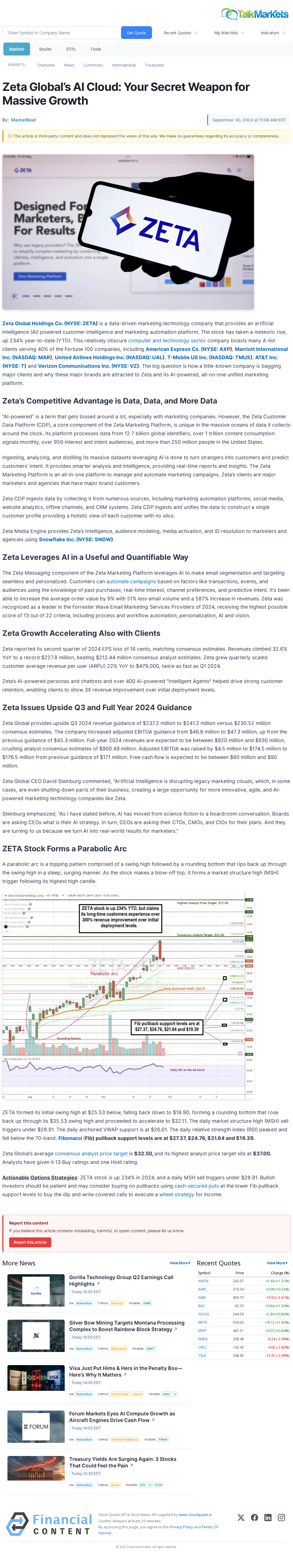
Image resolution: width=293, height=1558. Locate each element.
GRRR (147, 1303)
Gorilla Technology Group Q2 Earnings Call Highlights (121, 1280)
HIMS (166, 1394)
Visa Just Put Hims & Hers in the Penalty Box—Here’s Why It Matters (126, 1371)
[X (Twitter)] (241, 1524)
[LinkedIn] (268, 1524)
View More (179, 1262)
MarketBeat (84, 1303)
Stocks (45, 49)
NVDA (203, 1339)
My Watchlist (226, 32)
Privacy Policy (181, 1526)
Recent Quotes (177, 32)
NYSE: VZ (125, 366)
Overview (46, 65)
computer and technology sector (167, 340)
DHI (142, 1485)
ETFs (71, 49)
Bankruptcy (118, 1348)
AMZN (203, 1281)
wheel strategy (176, 1194)
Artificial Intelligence (124, 1439)
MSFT (202, 1330)
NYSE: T (14, 366)
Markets (16, 49)
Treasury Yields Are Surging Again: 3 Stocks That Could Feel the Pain (123, 1462)
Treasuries (154, 65)
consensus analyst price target (91, 1153)
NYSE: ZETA (81, 323)
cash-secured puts (197, 1186)
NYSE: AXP (216, 349)
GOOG (203, 1314)
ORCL (202, 1347)
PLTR (158, 1485)
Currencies (93, 65)
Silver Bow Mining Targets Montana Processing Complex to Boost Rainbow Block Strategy (127, 1326)
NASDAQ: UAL (145, 357)
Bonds (115, 1485)
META (202, 1322)
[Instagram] (281, 1524)
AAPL (202, 1289)
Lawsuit (137, 1394)
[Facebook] (254, 1524)
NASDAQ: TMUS (230, 357)
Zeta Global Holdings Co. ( (34, 323)
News (69, 65)
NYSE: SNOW (94, 539)
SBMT (151, 1348)
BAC (201, 1305)
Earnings (117, 1303)
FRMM (163, 1439)
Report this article (30, 1242)
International (124, 65)
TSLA (202, 1355)
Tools (95, 49)
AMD (202, 1297)
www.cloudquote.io (195, 1514)
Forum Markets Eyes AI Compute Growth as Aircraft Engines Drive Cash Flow (122, 1417)
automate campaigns (131, 581)
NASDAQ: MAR (32, 357)
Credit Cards (119, 1394)
